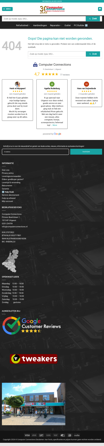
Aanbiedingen (40, 25)
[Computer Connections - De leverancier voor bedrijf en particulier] (52, 9)
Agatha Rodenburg (52, 88)
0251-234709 (58, 1)
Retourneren (7, 185)
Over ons (5, 170)
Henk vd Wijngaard (17, 88)
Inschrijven (86, 152)
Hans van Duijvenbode (86, 88)
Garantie (5, 189)
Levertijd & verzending (11, 182)
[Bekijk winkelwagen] (100, 9)
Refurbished (22, 25)
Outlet (68, 25)
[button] (7, 9)
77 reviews (65, 75)
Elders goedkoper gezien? (13, 179)
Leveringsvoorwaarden (11, 176)
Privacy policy (8, 173)
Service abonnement (10, 195)
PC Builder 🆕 (81, 25)
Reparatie (55, 25)
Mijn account (7, 201)
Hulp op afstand (8, 198)
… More (54, 125)
